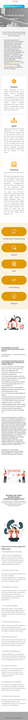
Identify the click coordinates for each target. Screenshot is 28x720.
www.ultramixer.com (15, 62)
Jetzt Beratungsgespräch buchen (14, 6)
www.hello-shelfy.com (10, 66)
